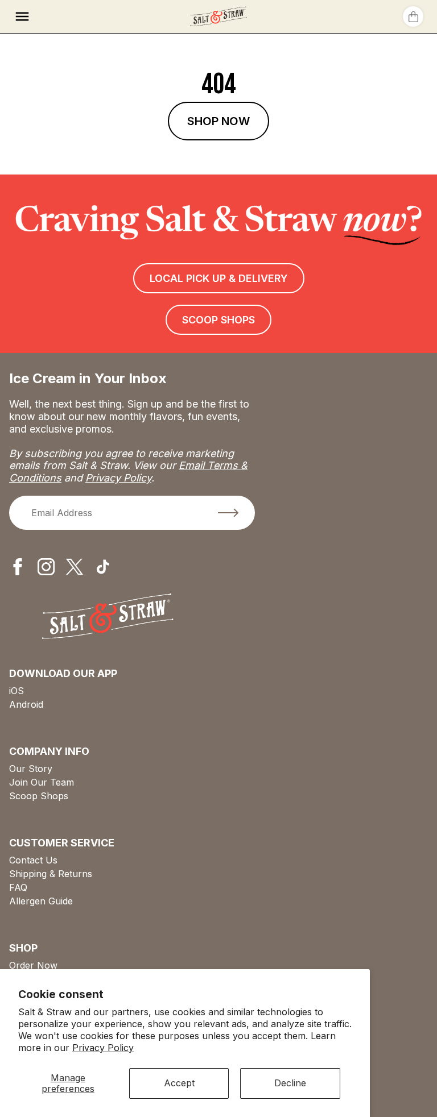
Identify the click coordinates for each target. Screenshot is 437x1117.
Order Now (33, 965)
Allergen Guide (41, 901)
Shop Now (218, 121)
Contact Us (33, 860)
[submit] (228, 512)
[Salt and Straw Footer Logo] (108, 617)
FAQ (18, 887)
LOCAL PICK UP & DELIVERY (219, 278)
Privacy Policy (103, 1047)
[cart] (413, 16)
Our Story (30, 768)
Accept (179, 1083)
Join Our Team (41, 782)
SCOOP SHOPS (218, 320)
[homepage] (218, 16)
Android (26, 704)
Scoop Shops (38, 796)
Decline (290, 1083)
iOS (16, 690)
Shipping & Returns (50, 873)
